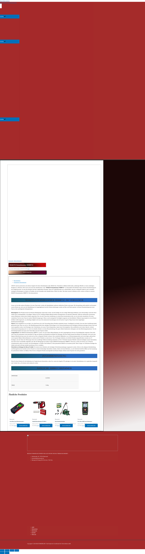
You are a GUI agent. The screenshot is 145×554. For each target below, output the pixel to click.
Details (28, 268)
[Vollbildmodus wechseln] (12, 550)
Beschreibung (17, 280)
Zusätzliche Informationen (20, 282)
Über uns (34, 534)
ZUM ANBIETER (27, 272)
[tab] (56, 281)
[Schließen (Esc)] (2, 550)
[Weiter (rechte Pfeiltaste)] (7, 553)
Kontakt (33, 532)
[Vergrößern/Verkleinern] (16, 550)
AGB (33, 527)
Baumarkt (11, 261)
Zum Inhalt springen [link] (5, 1)
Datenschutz (35, 529)
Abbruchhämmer (18, 261)
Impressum (34, 530)
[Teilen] (7, 550)
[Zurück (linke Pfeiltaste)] (2, 553)
